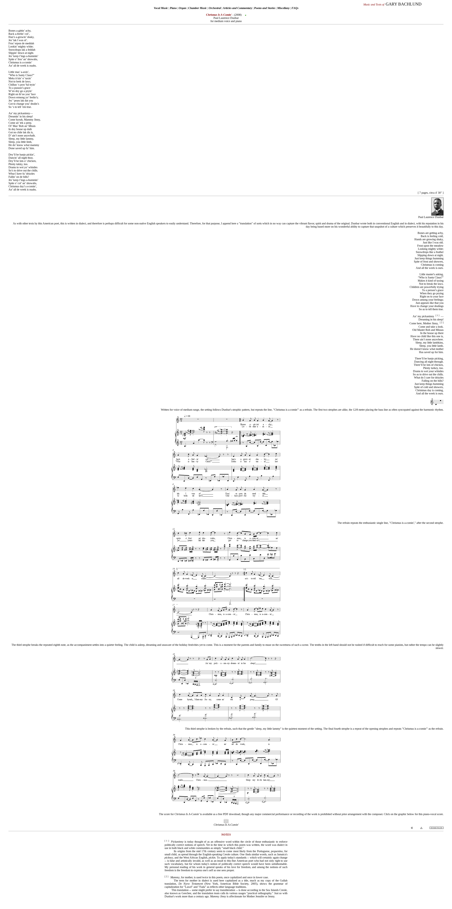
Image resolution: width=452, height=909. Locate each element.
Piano (173, 8)
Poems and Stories (264, 8)
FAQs (295, 8)
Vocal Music (161, 8)
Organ (182, 8)
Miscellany (283, 8)
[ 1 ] (437, 315)
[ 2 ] (442, 322)
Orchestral (215, 8)
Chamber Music (197, 8)
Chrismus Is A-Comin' (226, 824)
